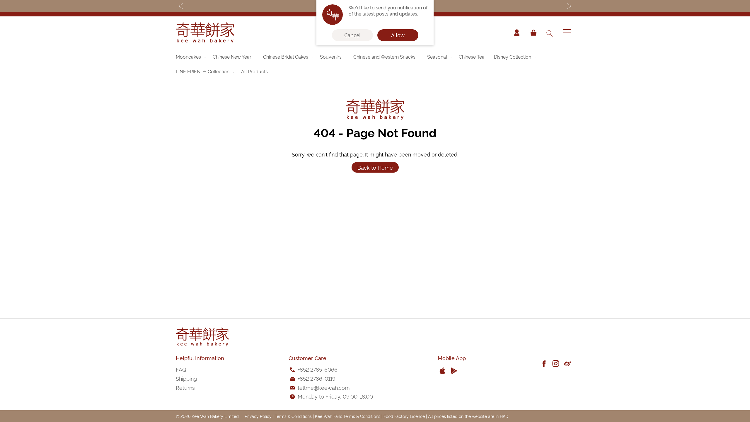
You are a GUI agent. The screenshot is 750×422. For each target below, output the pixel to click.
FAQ (181, 369)
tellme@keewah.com (324, 387)
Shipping (186, 378)
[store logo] (205, 32)
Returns (185, 387)
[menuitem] (191, 56)
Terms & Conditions (293, 416)
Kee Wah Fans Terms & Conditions (347, 416)
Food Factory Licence (404, 416)
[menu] (375, 64)
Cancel (352, 35)
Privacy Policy (258, 416)
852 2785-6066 (319, 369)
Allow (398, 35)
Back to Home (375, 167)
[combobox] (549, 33)
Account (516, 32)
